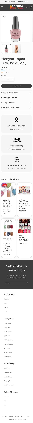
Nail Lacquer (7, 332)
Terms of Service (8, 352)
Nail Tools (7, 336)
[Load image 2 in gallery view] (16, 48)
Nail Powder (7, 323)
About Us (6, 299)
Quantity (3, 75)
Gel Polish (7, 328)
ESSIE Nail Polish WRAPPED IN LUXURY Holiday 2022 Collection (7, 248)
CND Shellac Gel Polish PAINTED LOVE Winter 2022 (24, 238)
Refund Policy (8, 377)
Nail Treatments (8, 340)
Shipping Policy (8, 381)
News (5, 312)
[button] (2, 7)
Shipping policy (22, 419)
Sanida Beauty (9, 416)
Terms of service (13, 419)
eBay (5, 401)
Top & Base (7, 348)
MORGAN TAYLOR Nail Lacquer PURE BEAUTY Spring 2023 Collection (24, 204)
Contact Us (7, 303)
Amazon (6, 397)
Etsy (5, 405)
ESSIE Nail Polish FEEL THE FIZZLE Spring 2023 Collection (7, 203)
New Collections (8, 344)
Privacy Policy (8, 373)
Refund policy (8, 357)
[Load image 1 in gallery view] (6, 48)
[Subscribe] (27, 283)
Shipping (3, 69)
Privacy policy (27, 416)
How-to (6, 307)
